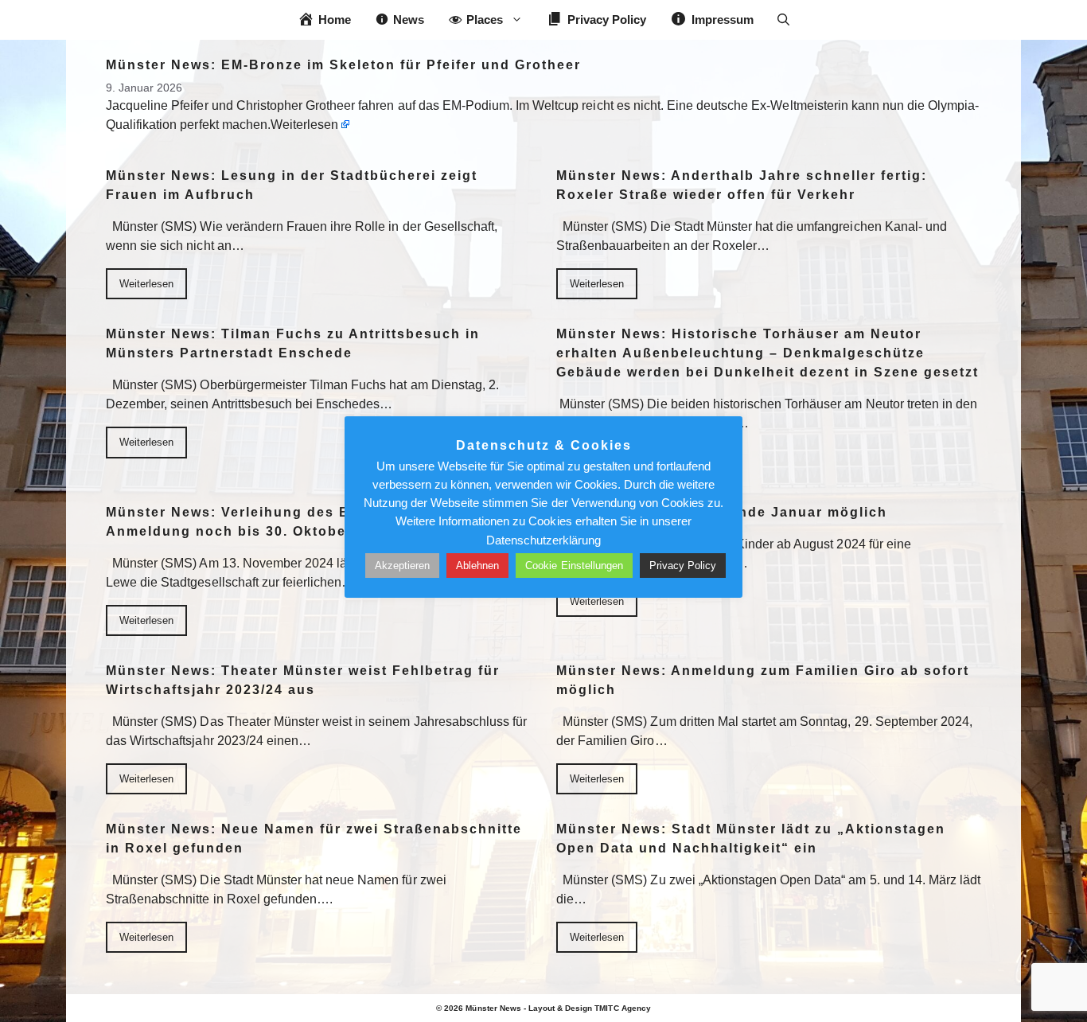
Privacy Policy (682, 565)
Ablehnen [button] (477, 565)
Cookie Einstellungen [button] (574, 565)
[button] (783, 20)
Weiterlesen (304, 124)
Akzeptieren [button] (402, 565)
